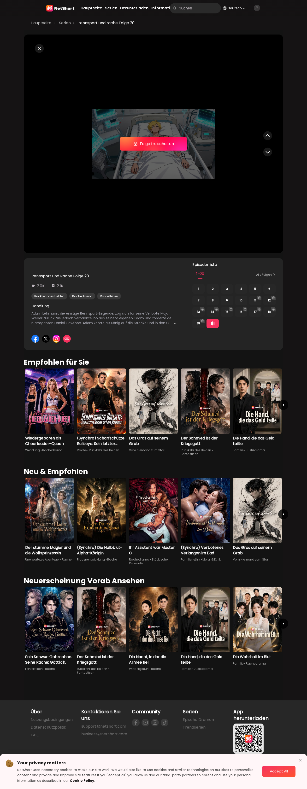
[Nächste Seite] (283, 405)
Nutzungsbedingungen (52, 719)
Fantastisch (189, 454)
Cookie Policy (82, 780)
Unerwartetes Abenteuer (42, 559)
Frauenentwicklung (91, 559)
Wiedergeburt (139, 669)
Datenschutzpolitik (48, 727)
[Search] (175, 8)
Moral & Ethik (211, 559)
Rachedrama (82, 296)
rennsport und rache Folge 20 (106, 23)
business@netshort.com (104, 734)
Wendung (32, 450)
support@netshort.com (103, 726)
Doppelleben (109, 296)
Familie (238, 450)
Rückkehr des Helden (49, 296)
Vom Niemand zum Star (146, 450)
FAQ (35, 735)
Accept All (279, 771)
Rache (82, 450)
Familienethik (190, 559)
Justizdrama (255, 450)
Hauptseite (41, 23)
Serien (65, 23)
